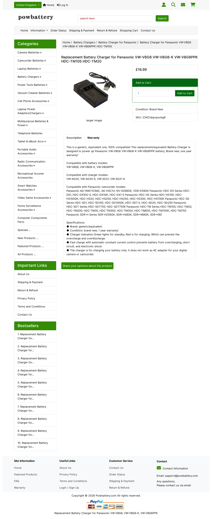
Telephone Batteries (30, 133)
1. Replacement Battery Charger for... (32, 336)
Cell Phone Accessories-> (33, 101)
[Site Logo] (45, 17)
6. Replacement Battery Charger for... (32, 396)
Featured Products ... (30, 246)
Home (50, 5)
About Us (23, 274)
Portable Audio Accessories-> (27, 151)
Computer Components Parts (32, 219)
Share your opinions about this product (87, 265)
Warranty (19, 487)
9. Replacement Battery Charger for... (32, 432)
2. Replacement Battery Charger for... (32, 348)
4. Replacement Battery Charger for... (32, 372)
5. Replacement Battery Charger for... (32, 384)
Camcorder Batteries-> (32, 60)
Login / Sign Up (69, 487)
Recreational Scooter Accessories (31, 175)
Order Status (58, 30)
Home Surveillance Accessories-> (29, 207)
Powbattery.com (106, 495)
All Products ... (27, 254)
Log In (63, 5)
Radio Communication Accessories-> (31, 163)
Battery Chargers (84, 42)
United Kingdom (26, 5)
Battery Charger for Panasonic (117, 42)
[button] (205, 502)
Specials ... (24, 230)
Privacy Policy (26, 298)
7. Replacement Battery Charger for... (32, 408)
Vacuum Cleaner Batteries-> (35, 93)
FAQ (16, 481)
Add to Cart (184, 93)
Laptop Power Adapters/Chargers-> (31, 111)
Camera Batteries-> (30, 52)
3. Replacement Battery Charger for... (32, 360)
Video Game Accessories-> (34, 197)
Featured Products (25, 474)
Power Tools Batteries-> (33, 84)
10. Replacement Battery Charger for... (33, 444)
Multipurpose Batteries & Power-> (33, 123)
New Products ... (28, 238)
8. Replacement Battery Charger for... (32, 420)
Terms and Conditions (31, 306)
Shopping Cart (129, 30)
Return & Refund (107, 30)
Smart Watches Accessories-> (27, 187)
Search (162, 18)
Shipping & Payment (81, 30)
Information (38, 30)
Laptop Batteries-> (29, 68)
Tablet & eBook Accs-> (32, 141)
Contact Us (148, 30)
